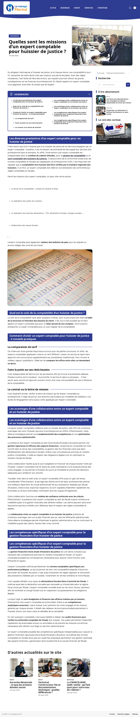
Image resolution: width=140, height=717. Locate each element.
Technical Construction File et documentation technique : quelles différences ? (49, 687)
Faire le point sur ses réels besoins (28, 123)
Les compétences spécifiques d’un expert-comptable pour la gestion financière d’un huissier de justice (70, 121)
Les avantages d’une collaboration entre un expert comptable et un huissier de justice (71, 101)
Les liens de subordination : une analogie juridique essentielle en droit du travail (118, 101)
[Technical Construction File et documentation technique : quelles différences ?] (50, 667)
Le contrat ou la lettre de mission (28, 127)
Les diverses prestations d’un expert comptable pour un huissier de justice (28, 101)
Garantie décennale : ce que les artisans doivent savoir (21, 685)
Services (70, 680)
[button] (129, 73)
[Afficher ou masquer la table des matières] (59, 94)
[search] (130, 8)
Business (14, 36)
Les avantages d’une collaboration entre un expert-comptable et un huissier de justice (71, 107)
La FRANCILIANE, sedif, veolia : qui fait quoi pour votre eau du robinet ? (78, 686)
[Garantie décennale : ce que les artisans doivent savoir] (21, 667)
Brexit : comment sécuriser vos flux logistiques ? (112, 138)
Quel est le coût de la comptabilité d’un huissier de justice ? (28, 107)
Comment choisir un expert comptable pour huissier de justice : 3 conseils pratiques (30, 113)
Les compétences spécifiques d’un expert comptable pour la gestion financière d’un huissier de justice (70, 114)
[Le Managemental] (17, 7)
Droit (12, 680)
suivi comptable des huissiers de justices (27, 159)
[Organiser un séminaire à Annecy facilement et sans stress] (100, 111)
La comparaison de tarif (24, 118)
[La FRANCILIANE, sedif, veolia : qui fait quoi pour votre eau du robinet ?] (78, 667)
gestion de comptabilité (74, 155)
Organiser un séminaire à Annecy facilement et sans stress (117, 112)
